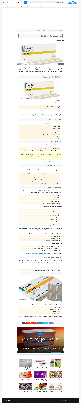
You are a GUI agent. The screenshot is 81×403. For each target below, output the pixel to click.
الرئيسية (59, 30)
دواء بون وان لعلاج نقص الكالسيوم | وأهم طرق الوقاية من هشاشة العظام (39, 253)
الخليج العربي (23, 6)
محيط (46, 67)
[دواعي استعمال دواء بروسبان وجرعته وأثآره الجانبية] (55, 363)
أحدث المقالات (8, 2)
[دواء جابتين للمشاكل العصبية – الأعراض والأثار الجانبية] (25, 363)
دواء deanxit (60, 379)
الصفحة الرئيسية (16, 2)
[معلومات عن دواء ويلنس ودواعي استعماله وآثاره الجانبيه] (55, 386)
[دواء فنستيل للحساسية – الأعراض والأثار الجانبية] (25, 374)
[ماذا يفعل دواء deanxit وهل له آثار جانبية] (40, 363)
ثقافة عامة (28, 6)
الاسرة (40, 6)
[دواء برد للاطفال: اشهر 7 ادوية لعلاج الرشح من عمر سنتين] (40, 386)
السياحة (33, 6)
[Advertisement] (40, 17)
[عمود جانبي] (3, 2)
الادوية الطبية (50, 30)
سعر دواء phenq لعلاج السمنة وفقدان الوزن (49, 161)
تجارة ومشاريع (11, 6)
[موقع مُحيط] (72, 2)
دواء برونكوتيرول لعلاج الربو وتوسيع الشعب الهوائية (40, 340)
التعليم (37, 6)
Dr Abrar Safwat (61, 40)
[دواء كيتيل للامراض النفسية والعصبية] (25, 386)
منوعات (6, 6)
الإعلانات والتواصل (7, 400)
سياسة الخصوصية (21, 400)
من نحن (25, 400)
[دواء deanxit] (55, 374)
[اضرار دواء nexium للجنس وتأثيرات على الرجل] (40, 374)
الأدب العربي (18, 6)
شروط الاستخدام (14, 400)
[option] (40, 340)
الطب (55, 30)
